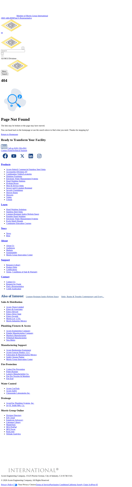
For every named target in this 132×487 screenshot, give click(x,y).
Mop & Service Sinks (15, 186)
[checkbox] (66, 56)
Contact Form (6, 150)
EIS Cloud (10, 418)
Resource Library (13, 265)
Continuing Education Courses (18, 223)
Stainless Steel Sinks (14, 212)
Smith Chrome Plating (15, 357)
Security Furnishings (14, 190)
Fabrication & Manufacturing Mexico (21, 355)
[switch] (2, 56)
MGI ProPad (11, 427)
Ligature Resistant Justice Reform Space (42, 296)
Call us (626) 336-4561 (17, 148)
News (4, 228)
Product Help (11, 267)
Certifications (11, 269)
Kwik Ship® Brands (14, 221)
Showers (9, 195)
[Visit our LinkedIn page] (31, 159)
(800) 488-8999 (7, 18)
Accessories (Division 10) (16, 172)
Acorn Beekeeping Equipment (18, 350)
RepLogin (10, 432)
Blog (8, 236)
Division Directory (13, 415)
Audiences (10, 248)
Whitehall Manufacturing (16, 338)
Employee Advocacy (14, 420)
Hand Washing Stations (15, 181)
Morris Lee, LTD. (13, 319)
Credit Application (13, 289)
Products (5, 164)
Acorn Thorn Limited (15, 307)
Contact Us (10, 282)
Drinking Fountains (14, 176)
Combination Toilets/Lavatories (19, 174)
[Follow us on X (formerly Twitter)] (22, 159)
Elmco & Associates (14, 309)
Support (5, 260)
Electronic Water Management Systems (22, 179)
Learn (4, 204)
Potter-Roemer (12, 372)
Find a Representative (15, 286)
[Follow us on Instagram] (39, 159)
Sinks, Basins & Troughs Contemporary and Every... (82, 296)
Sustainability (11, 252)
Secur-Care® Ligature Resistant (19, 188)
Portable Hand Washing (16, 216)
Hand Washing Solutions (16, 209)
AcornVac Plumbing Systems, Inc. (20, 403)
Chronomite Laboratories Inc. (18, 393)
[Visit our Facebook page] (5, 159)
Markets (9, 250)
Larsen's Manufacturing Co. (17, 374)
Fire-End (9, 378)
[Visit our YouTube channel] (14, 159)
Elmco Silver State (13, 314)
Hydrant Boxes (12, 183)
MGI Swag (10, 429)
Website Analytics (13, 434)
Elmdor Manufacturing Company (19, 333)
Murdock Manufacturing (16, 335)
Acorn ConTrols (12, 388)
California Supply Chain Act (79, 485)
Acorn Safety (11, 391)
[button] (2, 33)
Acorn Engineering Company (18, 331)
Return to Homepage (9, 134)
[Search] (2, 53)
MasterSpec (11, 425)
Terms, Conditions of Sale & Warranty (21, 272)
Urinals (9, 199)
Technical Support (19, 150)
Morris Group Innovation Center (19, 255)
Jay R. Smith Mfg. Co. (15, 405)
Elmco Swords (12, 316)
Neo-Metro (10, 340)
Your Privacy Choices (27, 485)
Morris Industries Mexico (16, 321)
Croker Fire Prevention (15, 369)
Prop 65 (94, 485)
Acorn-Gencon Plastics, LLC (18, 352)
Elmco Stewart (12, 312)
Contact (5, 276)
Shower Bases (12, 193)
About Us (10, 246)
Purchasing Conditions (59, 485)
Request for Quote (13, 284)
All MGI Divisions (8, 58)
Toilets (9, 197)
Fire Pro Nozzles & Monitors (18, 376)
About (4, 240)
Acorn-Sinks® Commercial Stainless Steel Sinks (26, 169)
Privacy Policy (7, 485)
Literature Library (13, 422)
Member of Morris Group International (32, 16)
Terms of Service (43, 485)
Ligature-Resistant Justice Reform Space (22, 214)
